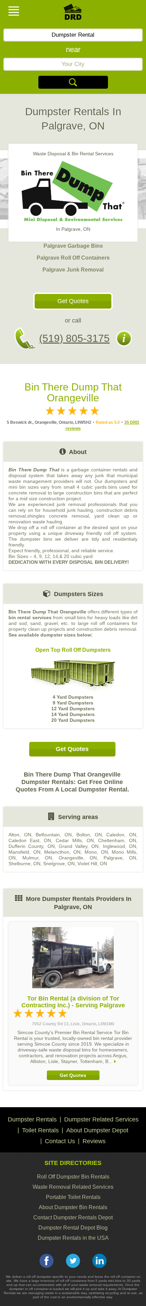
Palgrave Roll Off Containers (73, 258)
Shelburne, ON (24, 863)
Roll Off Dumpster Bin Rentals (73, 1177)
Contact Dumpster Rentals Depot (73, 1217)
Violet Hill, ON (92, 863)
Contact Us (60, 1141)
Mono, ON (96, 852)
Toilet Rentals (40, 1130)
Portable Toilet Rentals (73, 1197)
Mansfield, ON (24, 852)
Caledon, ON (121, 834)
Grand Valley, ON (79, 846)
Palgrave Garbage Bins (73, 246)
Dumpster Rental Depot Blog (73, 1228)
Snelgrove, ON (59, 863)
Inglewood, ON (119, 846)
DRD (73, 14)
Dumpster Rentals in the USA (73, 1238)
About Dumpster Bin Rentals (73, 1207)
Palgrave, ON (120, 857)
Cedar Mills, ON (74, 840)
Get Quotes (73, 301)
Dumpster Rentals (32, 1119)
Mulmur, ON (37, 857)
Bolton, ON (89, 834)
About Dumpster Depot (97, 1130)
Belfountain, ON (54, 834)
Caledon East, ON (29, 840)
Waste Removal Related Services (73, 1187)
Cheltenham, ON (117, 840)
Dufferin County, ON (31, 846)
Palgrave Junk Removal (73, 270)
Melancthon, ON (62, 852)
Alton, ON (19, 834)
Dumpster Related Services (101, 1119)
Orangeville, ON (78, 857)
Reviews (94, 1141)
